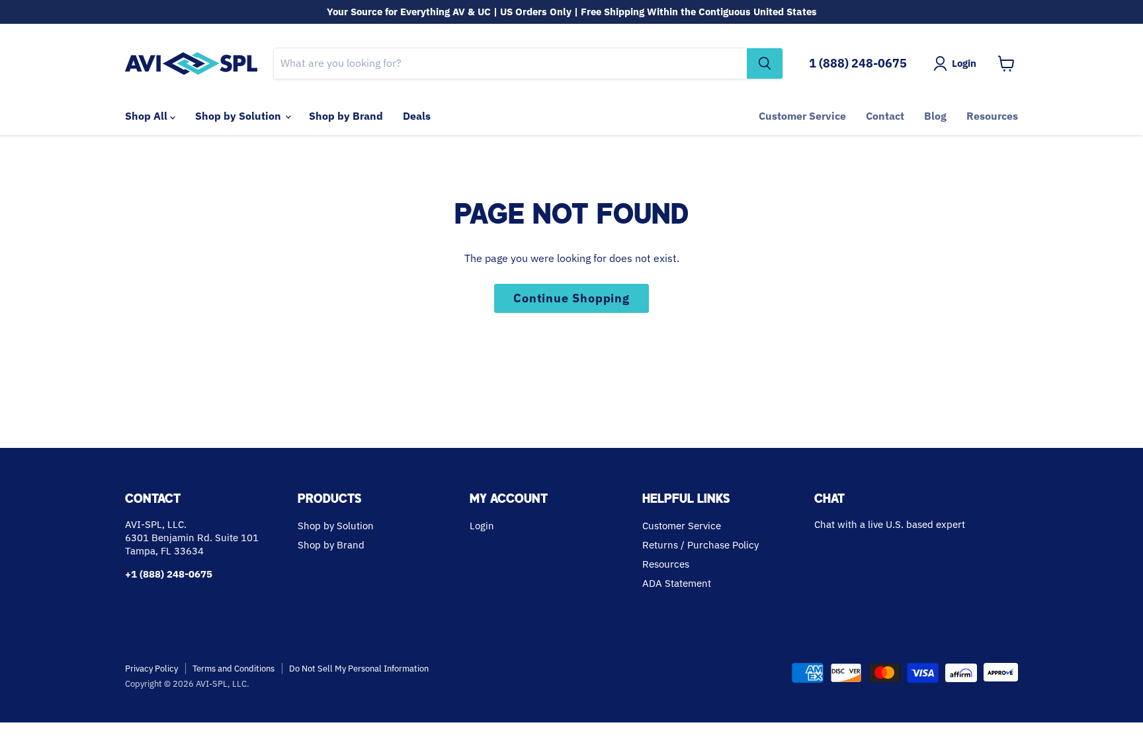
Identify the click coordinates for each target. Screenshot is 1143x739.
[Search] (765, 63)
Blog (935, 115)
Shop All (147, 115)
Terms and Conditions (233, 668)
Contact (885, 115)
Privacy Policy (151, 668)
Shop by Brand (346, 115)
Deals (417, 115)
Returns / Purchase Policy (700, 545)
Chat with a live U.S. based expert (889, 524)
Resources (992, 115)
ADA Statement (676, 583)
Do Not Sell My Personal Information (359, 668)
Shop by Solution (239, 115)
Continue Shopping (571, 298)
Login (482, 525)
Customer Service (802, 115)
